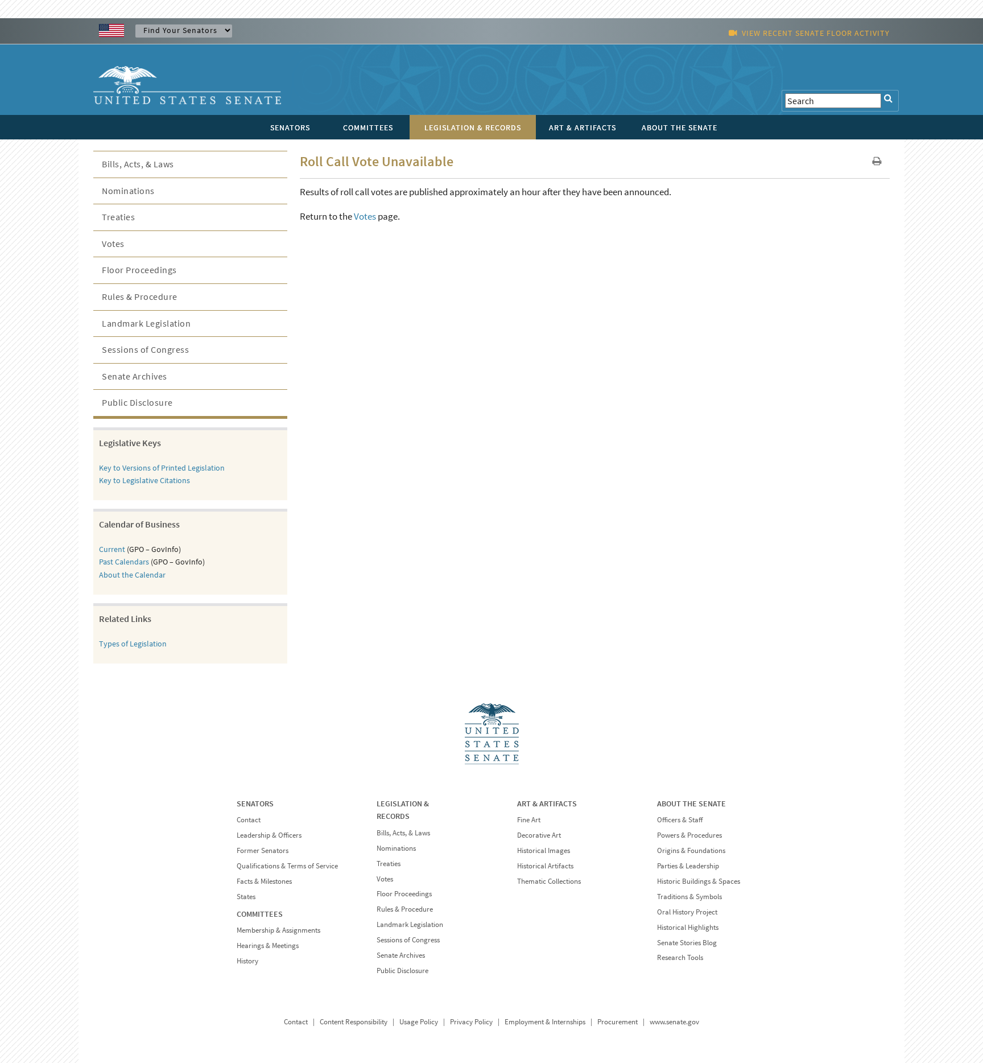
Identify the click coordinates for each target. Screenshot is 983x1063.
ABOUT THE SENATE (691, 803)
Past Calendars (124, 562)
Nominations (128, 190)
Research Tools (680, 957)
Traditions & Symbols (689, 896)
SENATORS (255, 803)
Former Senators (262, 850)
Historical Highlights (687, 927)
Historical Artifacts (545, 866)
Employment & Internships (545, 1022)
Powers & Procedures (689, 835)
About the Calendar (132, 575)
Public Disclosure (137, 402)
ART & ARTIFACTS (547, 803)
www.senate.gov (674, 1022)
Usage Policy (418, 1022)
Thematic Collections (549, 881)
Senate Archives (134, 376)
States (246, 896)
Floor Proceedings (139, 269)
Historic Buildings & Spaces (698, 881)
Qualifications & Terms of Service (287, 866)
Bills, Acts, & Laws (138, 164)
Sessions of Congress (145, 349)
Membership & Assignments (278, 930)
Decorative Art (539, 835)
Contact (249, 820)
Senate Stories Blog (687, 942)
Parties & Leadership (688, 866)
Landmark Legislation (146, 323)
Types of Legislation (133, 643)
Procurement (617, 1022)
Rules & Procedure (139, 296)
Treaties (118, 217)
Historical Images (543, 850)
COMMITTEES (260, 914)
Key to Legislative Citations (144, 480)
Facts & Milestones (264, 881)
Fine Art (528, 820)
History (247, 961)
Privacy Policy (471, 1022)
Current (112, 549)
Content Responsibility (353, 1022)
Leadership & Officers (269, 835)
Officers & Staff (680, 820)
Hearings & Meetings (268, 945)
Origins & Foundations (691, 850)
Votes (365, 216)
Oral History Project (687, 912)
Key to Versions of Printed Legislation (162, 468)
